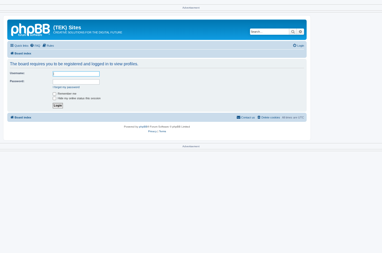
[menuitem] (35, 46)
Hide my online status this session (79, 98)
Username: (17, 73)
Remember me (66, 93)
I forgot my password (66, 87)
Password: (17, 81)
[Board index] (31, 29)
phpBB (143, 126)
